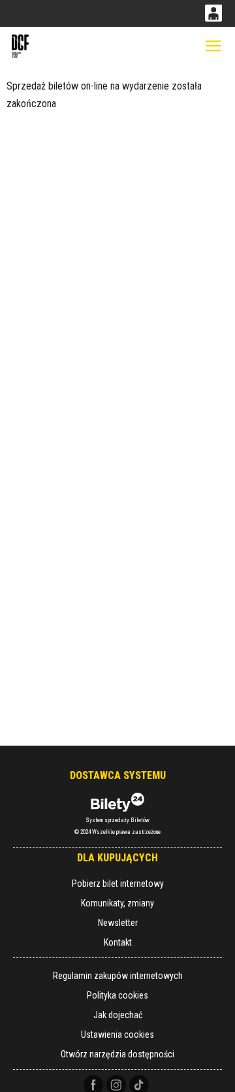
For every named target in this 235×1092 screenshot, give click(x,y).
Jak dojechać (117, 1015)
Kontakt (118, 942)
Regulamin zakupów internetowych (118, 975)
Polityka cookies (117, 995)
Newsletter (118, 923)
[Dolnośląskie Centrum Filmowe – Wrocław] (20, 46)
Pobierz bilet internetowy (118, 883)
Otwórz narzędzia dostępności (117, 1054)
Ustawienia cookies (117, 1034)
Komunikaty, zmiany (117, 903)
